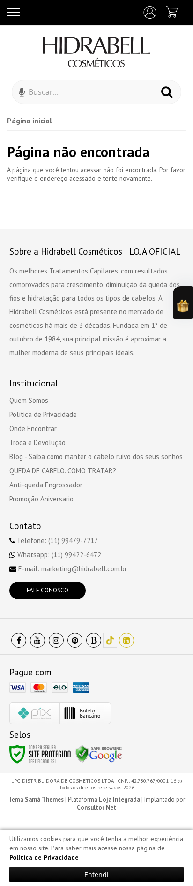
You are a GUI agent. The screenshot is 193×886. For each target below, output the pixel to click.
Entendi (96, 874)
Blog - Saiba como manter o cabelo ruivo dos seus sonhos (96, 456)
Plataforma (104, 799)
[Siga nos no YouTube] (37, 640)
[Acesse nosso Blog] (93, 640)
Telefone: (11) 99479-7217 (56, 540)
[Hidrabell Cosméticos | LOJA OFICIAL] (96, 51)
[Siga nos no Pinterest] (75, 640)
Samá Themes (44, 799)
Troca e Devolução (37, 442)
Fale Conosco (47, 590)
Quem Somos (28, 400)
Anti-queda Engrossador (45, 484)
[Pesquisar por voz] (22, 94)
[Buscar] (167, 92)
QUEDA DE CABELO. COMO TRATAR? (62, 470)
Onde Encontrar (33, 428)
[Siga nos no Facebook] (18, 640)
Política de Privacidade (43, 414)
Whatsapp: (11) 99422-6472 (58, 554)
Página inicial (29, 120)
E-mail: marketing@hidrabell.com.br (71, 568)
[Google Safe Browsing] (98, 754)
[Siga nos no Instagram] (56, 640)
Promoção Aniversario (41, 498)
